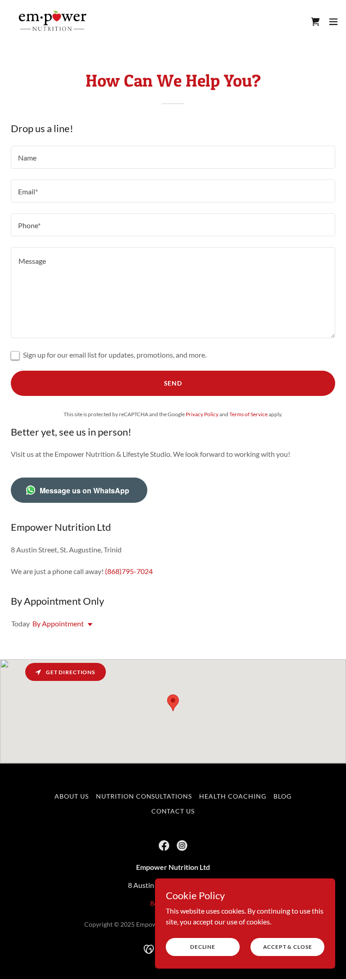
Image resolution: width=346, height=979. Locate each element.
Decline (202, 946)
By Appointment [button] (58, 623)
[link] (53, 22)
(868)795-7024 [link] (129, 571)
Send (173, 383)
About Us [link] (72, 796)
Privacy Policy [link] (202, 414)
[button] (333, 22)
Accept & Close (287, 946)
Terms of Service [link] (248, 414)
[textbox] (173, 157)
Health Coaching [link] (232, 796)
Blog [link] (282, 796)
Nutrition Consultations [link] (144, 796)
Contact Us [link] (173, 811)
